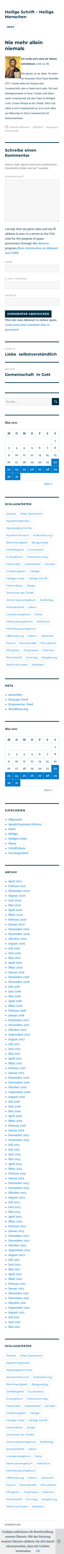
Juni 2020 (14, 900)
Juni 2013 (14, 1207)
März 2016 (15, 1120)
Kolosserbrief (15, 607)
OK (38, 1551)
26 (32, 469)
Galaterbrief (32, 564)
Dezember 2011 (18, 1293)
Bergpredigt (40, 542)
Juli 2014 (14, 1149)
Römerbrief (14, 657)
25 (24, 469)
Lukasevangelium (18, 614)
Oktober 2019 (17, 938)
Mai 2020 (14, 905)
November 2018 (19, 982)
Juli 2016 (14, 1101)
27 (39, 469)
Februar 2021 (17, 886)
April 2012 (15, 1274)
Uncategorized (18, 853)
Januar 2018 (16, 1015)
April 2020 (15, 910)
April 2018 (15, 1001)
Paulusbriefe (28, 643)
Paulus (11, 643)
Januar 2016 (16, 1130)
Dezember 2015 (18, 1135)
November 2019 (19, 934)
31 (16, 476)
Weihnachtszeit (17, 664)
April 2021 (15, 881)
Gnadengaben (16, 571)
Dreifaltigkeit (15, 549)
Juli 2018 (14, 986)
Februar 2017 (17, 1068)
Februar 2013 (17, 1226)
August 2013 (16, 1197)
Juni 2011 (14, 1322)
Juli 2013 (14, 1202)
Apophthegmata (17, 521)
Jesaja (31, 585)
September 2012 (19, 1250)
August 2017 (16, 1039)
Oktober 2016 (17, 1087)
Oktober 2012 (17, 1245)
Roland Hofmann (20, 127)
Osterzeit (47, 636)
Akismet (43, 243)
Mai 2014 (14, 1159)
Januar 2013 (16, 1231)
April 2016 (15, 1116)
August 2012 (16, 1255)
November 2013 (18, 1188)
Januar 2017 (16, 1073)
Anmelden (15, 694)
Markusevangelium (19, 621)
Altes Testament (31, 513)
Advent (11, 513)
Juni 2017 (14, 1049)
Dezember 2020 (19, 890)
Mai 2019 (14, 958)
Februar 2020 (17, 919)
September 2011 (19, 1307)
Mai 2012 (14, 1269)
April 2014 (15, 1164)
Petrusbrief (48, 643)
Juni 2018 (14, 991)
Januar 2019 (16, 972)
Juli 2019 (14, 948)
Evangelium (14, 556)
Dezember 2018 (18, 977)
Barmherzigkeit (17, 542)
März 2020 (15, 914)
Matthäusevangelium (21, 628)
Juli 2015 (14, 1144)
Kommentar (14, 176)
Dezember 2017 (18, 1020)
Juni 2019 (14, 953)
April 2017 (15, 1058)
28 (47, 469)
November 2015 (19, 1140)
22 (55, 462)
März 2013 (15, 1221)
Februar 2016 (17, 1125)
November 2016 (19, 1082)
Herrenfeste (14, 585)
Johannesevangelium (21, 600)
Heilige (35, 571)
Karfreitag (46, 600)
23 (8, 469)
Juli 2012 (14, 1259)
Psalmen (48, 650)
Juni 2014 (14, 1154)
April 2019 (15, 962)
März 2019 (15, 967)
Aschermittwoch (17, 535)
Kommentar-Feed (20, 704)
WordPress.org (18, 709)
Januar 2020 (16, 924)
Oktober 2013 (17, 1192)
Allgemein (52, 127)
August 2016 (16, 1097)
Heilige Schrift (38, 578)
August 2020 (16, 895)
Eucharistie (35, 549)
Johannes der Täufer (20, 592)
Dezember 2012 (18, 1235)
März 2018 (15, 1005)
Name (9, 261)
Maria (38, 614)
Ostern (32, 636)
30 (9, 476)
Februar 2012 (17, 1283)
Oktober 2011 (17, 1303)
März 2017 (15, 1063)
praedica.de (13, 1524)
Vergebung (49, 657)
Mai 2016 (14, 1111)
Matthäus (43, 621)
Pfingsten (13, 650)
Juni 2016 (14, 1106)
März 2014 (15, 1168)
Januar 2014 (16, 1178)
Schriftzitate (11, 130)
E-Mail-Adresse (16, 278)
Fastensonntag (37, 556)
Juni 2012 (14, 1264)
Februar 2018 (17, 1010)
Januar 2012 (16, 1288)
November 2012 (19, 1240)
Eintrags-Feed (18, 699)
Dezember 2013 (18, 1183)
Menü (10, 26)
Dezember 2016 (18, 1077)
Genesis (49, 564)
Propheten (31, 650)
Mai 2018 (14, 996)
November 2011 (18, 1298)
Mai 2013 (14, 1211)
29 (55, 469)
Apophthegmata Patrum (24, 824)
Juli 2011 (13, 1317)
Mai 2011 (14, 1326)
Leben (32, 607)
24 (16, 469)
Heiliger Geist (15, 578)
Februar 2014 (17, 1173)
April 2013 (15, 1216)
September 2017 (19, 1034)
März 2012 (15, 1279)
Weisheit (38, 664)
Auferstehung (42, 535)
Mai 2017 (14, 1053)
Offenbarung (15, 636)
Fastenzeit (13, 564)
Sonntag (32, 657)
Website (11, 295)
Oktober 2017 (17, 1029)
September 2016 (19, 1092)
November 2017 (18, 1025)
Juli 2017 (14, 1044)
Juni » (48, 483)
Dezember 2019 (18, 929)
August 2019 (16, 943)
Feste (12, 829)
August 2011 (16, 1312)
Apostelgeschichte (19, 528)
